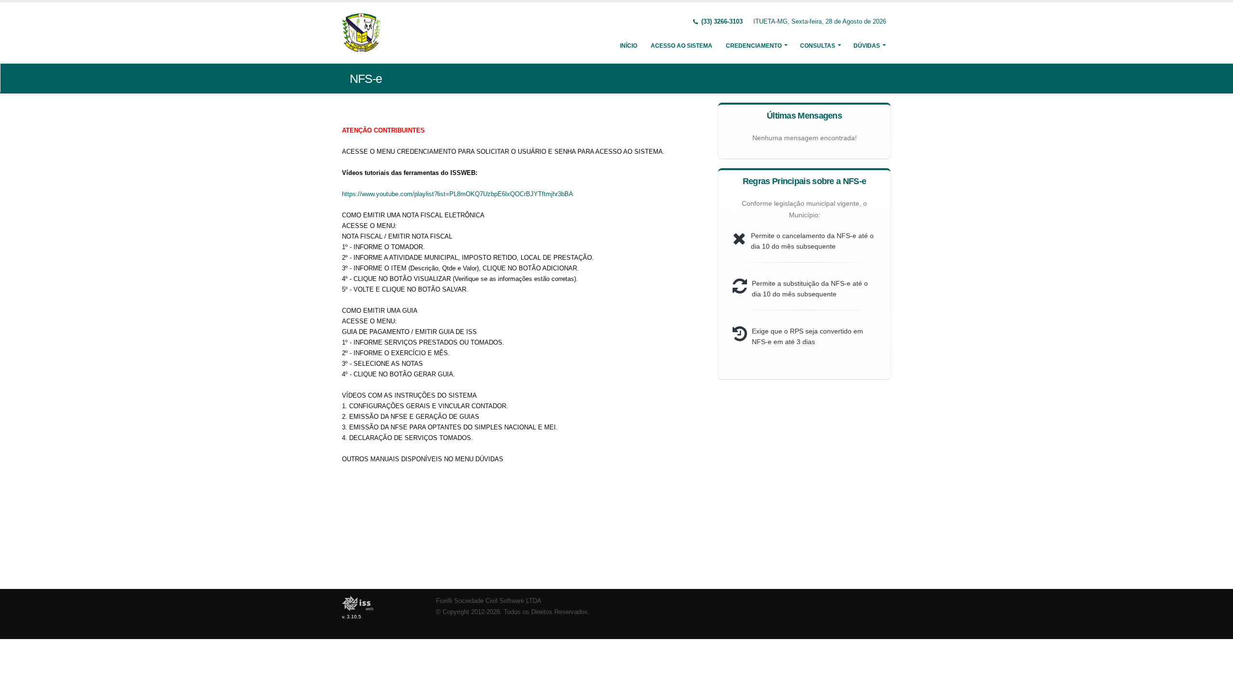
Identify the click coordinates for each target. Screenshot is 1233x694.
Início (628, 45)
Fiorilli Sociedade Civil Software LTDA (488, 601)
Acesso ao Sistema (681, 45)
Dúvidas (866, 45)
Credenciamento (754, 45)
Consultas (817, 45)
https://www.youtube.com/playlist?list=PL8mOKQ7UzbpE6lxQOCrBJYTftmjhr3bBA (457, 194)
